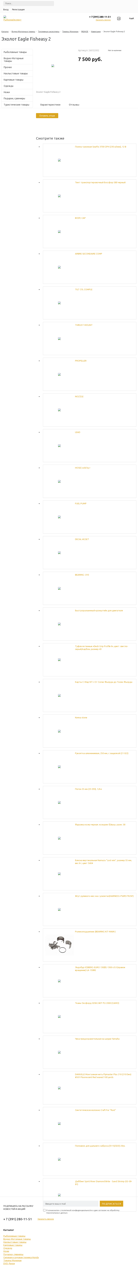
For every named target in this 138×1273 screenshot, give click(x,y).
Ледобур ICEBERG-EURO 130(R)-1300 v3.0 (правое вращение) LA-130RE (100, 968)
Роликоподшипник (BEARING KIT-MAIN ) (95, 931)
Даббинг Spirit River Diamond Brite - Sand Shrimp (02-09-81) (103, 1182)
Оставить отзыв (47, 115)
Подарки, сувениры (14, 98)
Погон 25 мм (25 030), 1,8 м (88, 789)
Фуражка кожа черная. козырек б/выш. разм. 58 (100, 824)
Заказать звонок (103, 20)
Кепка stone (81, 717)
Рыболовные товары (15, 52)
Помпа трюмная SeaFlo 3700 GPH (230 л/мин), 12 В (100, 146)
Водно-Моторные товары (23, 32)
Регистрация (18, 9)
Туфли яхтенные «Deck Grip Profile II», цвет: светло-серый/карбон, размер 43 (101, 647)
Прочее (8, 67)
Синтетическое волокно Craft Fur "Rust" (95, 1110)
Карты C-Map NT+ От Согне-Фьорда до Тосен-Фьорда (103, 682)
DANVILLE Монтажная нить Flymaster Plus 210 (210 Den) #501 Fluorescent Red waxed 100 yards (103, 1075)
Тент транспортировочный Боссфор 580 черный (100, 182)
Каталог (5, 32)
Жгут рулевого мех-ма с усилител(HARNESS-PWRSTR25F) (104, 896)
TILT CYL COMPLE (83, 289)
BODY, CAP (80, 218)
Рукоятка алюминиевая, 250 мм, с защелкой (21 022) (101, 753)
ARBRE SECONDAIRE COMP (88, 253)
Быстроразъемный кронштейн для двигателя (99, 610)
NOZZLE (79, 396)
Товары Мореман (70, 32)
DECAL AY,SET (82, 539)
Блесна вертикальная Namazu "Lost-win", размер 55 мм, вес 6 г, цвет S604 (103, 861)
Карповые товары (13, 79)
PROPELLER (81, 361)
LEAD (77, 432)
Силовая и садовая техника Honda (21, 1257)
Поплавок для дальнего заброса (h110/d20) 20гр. (100, 1146)
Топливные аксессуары (48, 32)
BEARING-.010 (82, 575)
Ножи (7, 92)
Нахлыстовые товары (16, 73)
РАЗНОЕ (84, 32)
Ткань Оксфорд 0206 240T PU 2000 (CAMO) (97, 1003)
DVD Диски (9, 1263)
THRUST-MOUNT (84, 325)
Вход (5, 9)
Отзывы (74, 104)
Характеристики (50, 104)
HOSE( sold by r (82, 468)
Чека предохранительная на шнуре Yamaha (97, 1039)
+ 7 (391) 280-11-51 (100, 17)
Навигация (96, 32)
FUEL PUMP (81, 503)
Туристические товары (16, 104)
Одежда (8, 86)
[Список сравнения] (118, 18)
